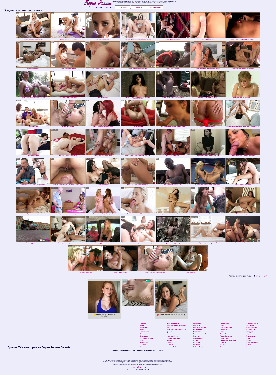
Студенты (250, 334)
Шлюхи (249, 345)
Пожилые (223, 329)
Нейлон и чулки (199, 347)
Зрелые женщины (173, 338)
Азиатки (143, 323)
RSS (144, 367)
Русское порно (252, 323)
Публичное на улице (228, 340)
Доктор (169, 327)
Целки (248, 340)
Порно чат (139, 7)
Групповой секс (173, 323)
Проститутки (225, 338)
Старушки (250, 332)
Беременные (145, 332)
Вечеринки (144, 342)
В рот (142, 340)
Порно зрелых (225, 334)
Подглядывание (226, 327)
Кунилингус (197, 329)
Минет (195, 340)
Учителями (250, 336)
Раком (222, 345)
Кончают (170, 345)
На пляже (196, 345)
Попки (222, 332)
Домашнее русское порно (176, 329)
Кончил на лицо (173, 347)
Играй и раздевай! (155, 7)
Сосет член (250, 329)
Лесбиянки (197, 332)
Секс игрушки (251, 327)
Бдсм (142, 329)
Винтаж (143, 345)
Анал (142, 325)
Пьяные (223, 342)
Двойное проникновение (176, 325)
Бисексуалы (144, 334)
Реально (223, 347)
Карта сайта (135, 367)
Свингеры (250, 325)
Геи (141, 347)
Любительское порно (201, 334)
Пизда (222, 325)
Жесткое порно (172, 336)
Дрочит (169, 332)
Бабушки (143, 327)
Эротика (249, 347)
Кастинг (169, 342)
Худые (248, 338)
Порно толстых (226, 336)
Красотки (196, 325)
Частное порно (252, 342)
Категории (123, 7)
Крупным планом (199, 327)
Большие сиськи (146, 338)
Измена (169, 340)
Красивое (197, 323)
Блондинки (144, 336)
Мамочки (196, 336)
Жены (169, 334)
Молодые (197, 342)
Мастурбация (198, 338)
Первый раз (224, 323)
